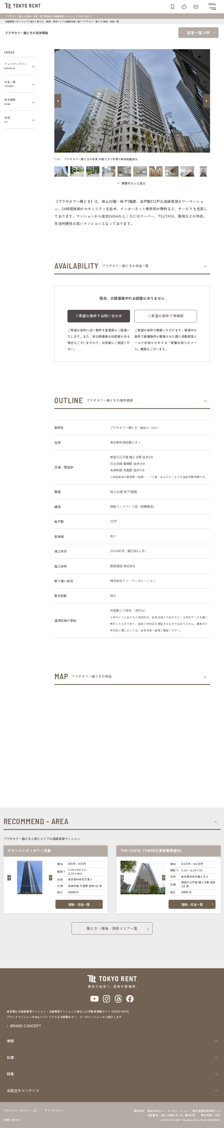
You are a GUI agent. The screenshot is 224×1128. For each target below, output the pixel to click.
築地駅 (127, 463)
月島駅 (127, 470)
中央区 (123, 442)
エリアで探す (28, 21)
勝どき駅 (135, 457)
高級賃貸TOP (12, 21)
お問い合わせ (12, 1120)
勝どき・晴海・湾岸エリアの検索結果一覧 (58, 21)
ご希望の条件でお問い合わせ (98, 315)
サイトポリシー (54, 1110)
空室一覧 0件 (198, 32)
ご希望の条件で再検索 (166, 315)
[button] (57, 101)
